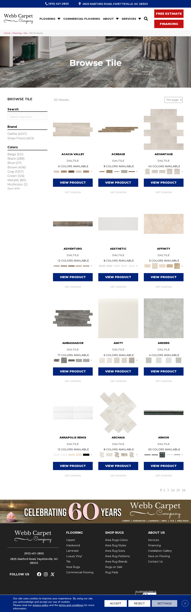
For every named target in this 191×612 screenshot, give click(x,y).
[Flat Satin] (118, 223)
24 (173, 490)
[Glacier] (168, 360)
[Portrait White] (164, 129)
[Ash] (73, 129)
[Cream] (164, 223)
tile (25, 33)
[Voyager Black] (73, 317)
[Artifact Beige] (117, 454)
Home (7, 33)
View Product (73, 182)
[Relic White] (118, 412)
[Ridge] (71, 171)
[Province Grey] (132, 454)
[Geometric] (124, 265)
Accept (115, 603)
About (108, 18)
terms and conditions (71, 605)
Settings (164, 603)
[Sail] (73, 412)
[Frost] (158, 360)
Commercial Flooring (81, 18)
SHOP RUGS (114, 532)
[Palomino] (118, 129)
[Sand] (71, 454)
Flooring (47, 18)
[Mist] (164, 317)
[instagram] (46, 574)
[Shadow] (178, 360)
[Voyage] (64, 265)
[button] (58, 19)
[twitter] (52, 574)
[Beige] (170, 265)
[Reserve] (117, 171)
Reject (139, 603)
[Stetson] (132, 171)
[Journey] (71, 265)
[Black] (86, 454)
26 (183, 490)
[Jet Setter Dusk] (79, 360)
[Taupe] (117, 360)
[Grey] (132, 360)
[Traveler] (73, 223)
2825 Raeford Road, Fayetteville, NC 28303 (115, 4)
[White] (118, 317)
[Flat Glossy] (109, 265)
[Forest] (86, 265)
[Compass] (79, 265)
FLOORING (74, 532)
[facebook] (39, 574)
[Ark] (64, 171)
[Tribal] (132, 265)
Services (129, 18)
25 (178, 490)
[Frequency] (117, 265)
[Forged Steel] (164, 412)
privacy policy (40, 605)
